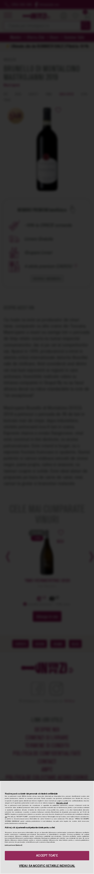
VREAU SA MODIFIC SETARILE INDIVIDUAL (47, 866)
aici (6, 817)
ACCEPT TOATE (47, 855)
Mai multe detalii (62, 803)
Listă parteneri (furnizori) (13, 845)
